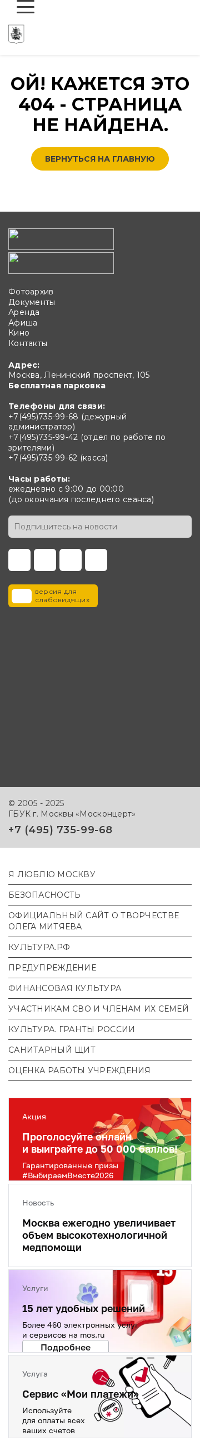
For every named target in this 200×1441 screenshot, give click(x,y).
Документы (32, 302)
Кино (18, 333)
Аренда (24, 312)
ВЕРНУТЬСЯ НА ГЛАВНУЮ (100, 159)
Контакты (27, 343)
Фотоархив (31, 292)
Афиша (22, 323)
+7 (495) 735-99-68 (60, 830)
